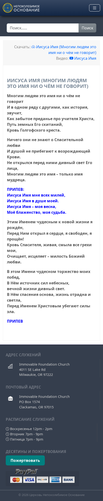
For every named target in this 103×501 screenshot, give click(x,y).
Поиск (87, 28)
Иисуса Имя (85, 58)
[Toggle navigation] (94, 8)
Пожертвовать (25, 460)
